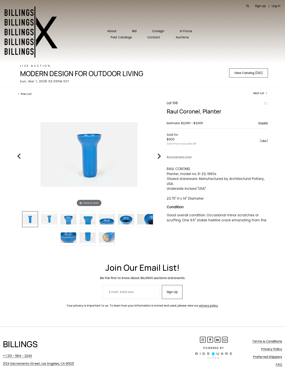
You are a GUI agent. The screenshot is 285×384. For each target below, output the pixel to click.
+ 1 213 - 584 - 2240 (17, 356)
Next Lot (259, 93)
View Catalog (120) (248, 73)
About (112, 31)
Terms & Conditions (267, 341)
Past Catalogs (121, 37)
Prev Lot (26, 94)
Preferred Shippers (267, 357)
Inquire (263, 123)
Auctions (182, 37)
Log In (276, 6)
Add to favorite (265, 103)
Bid (134, 31)
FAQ (279, 364)
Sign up (260, 6)
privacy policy (208, 306)
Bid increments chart (179, 157)
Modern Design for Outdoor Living (81, 73)
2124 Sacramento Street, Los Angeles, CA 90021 (38, 363)
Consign (158, 31)
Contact (153, 37)
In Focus (186, 31)
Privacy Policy (271, 349)
